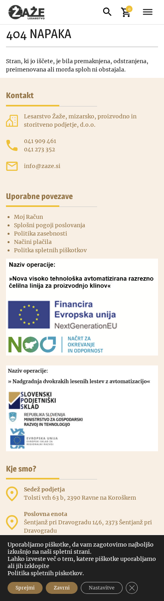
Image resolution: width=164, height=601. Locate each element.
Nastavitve (102, 588)
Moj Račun (28, 216)
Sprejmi (25, 588)
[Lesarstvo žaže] (31, 12)
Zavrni (62, 588)
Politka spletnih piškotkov (50, 250)
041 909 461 (40, 141)
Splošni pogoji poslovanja (49, 225)
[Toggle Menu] (147, 12)
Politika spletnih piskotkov (45, 573)
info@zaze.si (42, 166)
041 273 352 (39, 149)
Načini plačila (33, 241)
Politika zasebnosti (40, 233)
